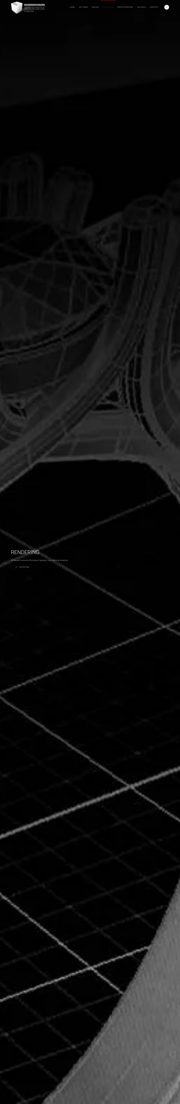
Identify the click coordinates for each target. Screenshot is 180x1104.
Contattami (24, 567)
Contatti (154, 7)
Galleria (141, 7)
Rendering (108, 7)
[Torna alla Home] (28, 7)
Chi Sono (83, 7)
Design (95, 7)
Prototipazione (125, 7)
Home (72, 7)
